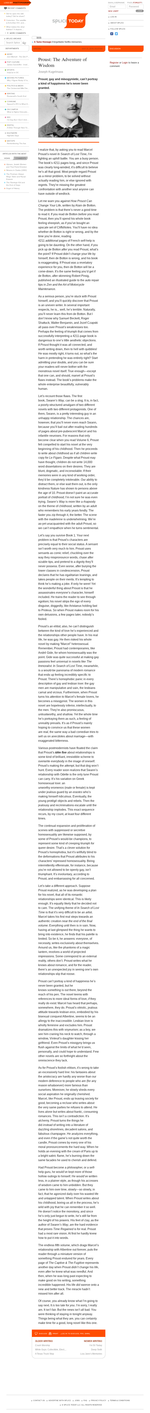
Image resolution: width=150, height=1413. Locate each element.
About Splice (117, 23)
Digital (10, 125)
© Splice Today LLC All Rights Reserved (82, 1405)
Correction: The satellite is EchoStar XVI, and (16, 21)
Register (114, 62)
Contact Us (39, 1400)
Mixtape (11, 141)
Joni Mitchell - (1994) (24, 57)
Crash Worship (42, 1345)
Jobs (77, 1400)
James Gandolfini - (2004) (28, 65)
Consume (11, 101)
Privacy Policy (98, 1400)
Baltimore (12, 133)
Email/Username (116, 3)
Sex (8, 117)
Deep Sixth (96, 1349)
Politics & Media (15, 86)
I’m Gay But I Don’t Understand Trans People (26, 120)
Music (10, 54)
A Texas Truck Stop (44, 1354)
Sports (10, 70)
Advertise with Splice (59, 1400)
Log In (113, 17)
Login (125, 62)
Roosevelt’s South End (16, 96)
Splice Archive (13, 39)
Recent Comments (17, 8)
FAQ (85, 1400)
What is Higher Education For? (20, 112)
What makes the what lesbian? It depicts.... (15, 28)
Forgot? (137, 3)
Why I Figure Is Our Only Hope (24, 80)
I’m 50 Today (95, 1345)
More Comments (18, 33)
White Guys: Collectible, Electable (52, 1349)
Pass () (134, 3)
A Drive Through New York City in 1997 (23, 128)
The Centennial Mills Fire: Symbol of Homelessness (28, 88)
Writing (11, 94)
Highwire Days (13, 136)
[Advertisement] (75, 1375)
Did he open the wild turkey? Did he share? (15, 15)
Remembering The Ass (16, 143)
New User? (113, 11)
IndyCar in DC (13, 72)
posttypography (22, 3)
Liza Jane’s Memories (91, 1354)
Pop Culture (13, 62)
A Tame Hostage (42, 42)
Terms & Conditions (120, 1400)
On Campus (12, 109)
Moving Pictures (15, 78)
